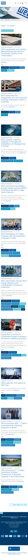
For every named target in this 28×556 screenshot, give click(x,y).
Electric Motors (5, 306)
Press (22, 67)
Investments (5, 67)
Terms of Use (20, 552)
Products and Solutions (6, 137)
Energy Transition (6, 303)
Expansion (11, 70)
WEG (3, 3)
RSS (24, 552)
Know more (3, 62)
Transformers (13, 486)
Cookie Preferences (15, 548)
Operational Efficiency (7, 492)
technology (16, 253)
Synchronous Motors (15, 255)
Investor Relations (14, 67)
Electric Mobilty (18, 160)
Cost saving (17, 309)
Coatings (4, 70)
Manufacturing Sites (6, 253)
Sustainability (16, 300)
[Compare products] (18, 3)
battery (17, 206)
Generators (4, 255)
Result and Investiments (7, 47)
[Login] (15, 3)
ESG (23, 309)
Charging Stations (6, 358)
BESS (11, 206)
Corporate (3, 381)
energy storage (5, 208)
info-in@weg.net (15, 526)
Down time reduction (7, 309)
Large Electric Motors (7, 160)
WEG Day (4, 398)
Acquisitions (5, 352)
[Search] (20, 3)
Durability (22, 306)
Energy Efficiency (6, 300)
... (21, 504)
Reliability (23, 303)
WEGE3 (10, 398)
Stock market (18, 398)
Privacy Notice (4, 552)
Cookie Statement (12, 552)
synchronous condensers (8, 445)
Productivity (14, 306)
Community (17, 442)
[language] (23, 3)
